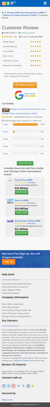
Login (4, 290)
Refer (18, 290)
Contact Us (23, 287)
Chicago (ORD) (37, 371)
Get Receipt (7, 284)
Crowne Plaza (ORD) (23, 180)
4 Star (5, 132)
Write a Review (27, 85)
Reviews (31, 182)
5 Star (5, 124)
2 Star (5, 146)
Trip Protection (8, 310)
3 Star (5, 139)
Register (11, 290)
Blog (9, 307)
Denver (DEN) (20, 373)
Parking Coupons (9, 316)
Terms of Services (9, 313)
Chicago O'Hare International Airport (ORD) (25, 13)
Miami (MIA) (32, 373)
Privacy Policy (23, 313)
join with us (28, 358)
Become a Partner (21, 361)
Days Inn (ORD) (21, 200)
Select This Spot (25, 163)
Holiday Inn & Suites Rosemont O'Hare (20, 15)
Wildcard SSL (7, 400)
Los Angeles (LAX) (21, 371)
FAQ (4, 307)
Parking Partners (24, 316)
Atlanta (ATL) (7, 371)
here (42, 361)
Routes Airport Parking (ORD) (28, 221)
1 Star (5, 154)
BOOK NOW (22, 192)
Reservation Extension (22, 284)
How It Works (7, 304)
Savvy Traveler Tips (23, 310)
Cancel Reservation (10, 287)
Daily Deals (18, 304)
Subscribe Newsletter (10, 293)
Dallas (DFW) (7, 373)
